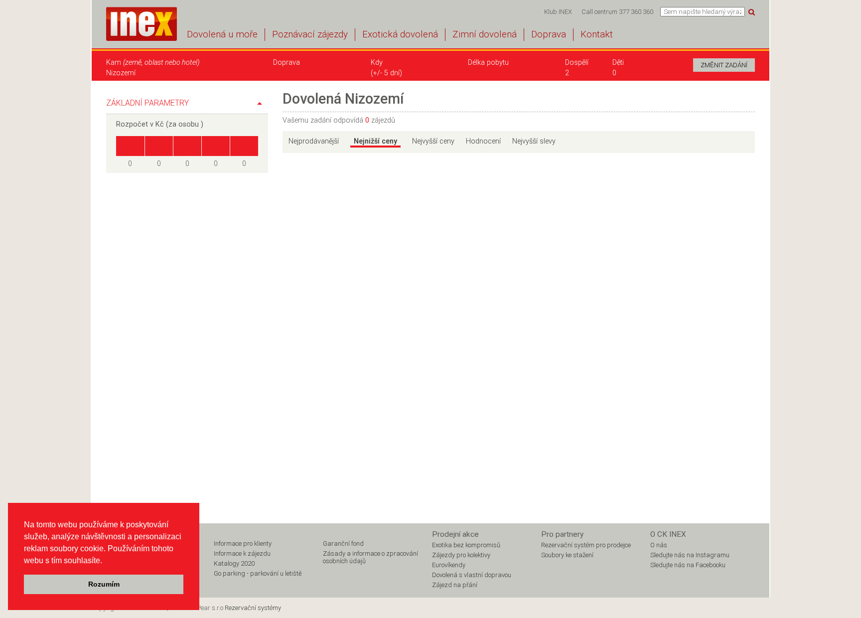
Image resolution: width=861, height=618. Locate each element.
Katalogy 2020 (234, 563)
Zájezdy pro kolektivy (461, 555)
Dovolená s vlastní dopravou (471, 575)
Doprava (548, 34)
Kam (153, 62)
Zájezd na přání (454, 585)
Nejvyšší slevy (534, 141)
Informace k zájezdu (242, 553)
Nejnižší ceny (375, 141)
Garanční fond (343, 543)
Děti (618, 62)
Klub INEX (558, 11)
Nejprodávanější (313, 141)
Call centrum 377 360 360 (617, 11)
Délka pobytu (488, 62)
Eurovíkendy (448, 565)
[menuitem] (557, 11)
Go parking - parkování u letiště (258, 573)
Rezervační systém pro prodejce (586, 545)
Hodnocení (483, 141)
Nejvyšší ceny (433, 141)
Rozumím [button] (104, 584)
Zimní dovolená (484, 34)
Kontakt (596, 34)
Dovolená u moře (222, 34)
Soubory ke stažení (567, 555)
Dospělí (576, 62)
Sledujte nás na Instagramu (689, 555)
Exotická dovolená (400, 34)
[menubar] (598, 11)
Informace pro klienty (243, 543)
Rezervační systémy (253, 608)
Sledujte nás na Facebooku (687, 565)
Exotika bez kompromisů (466, 545)
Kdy (377, 62)
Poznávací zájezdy (310, 34)
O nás (658, 545)
